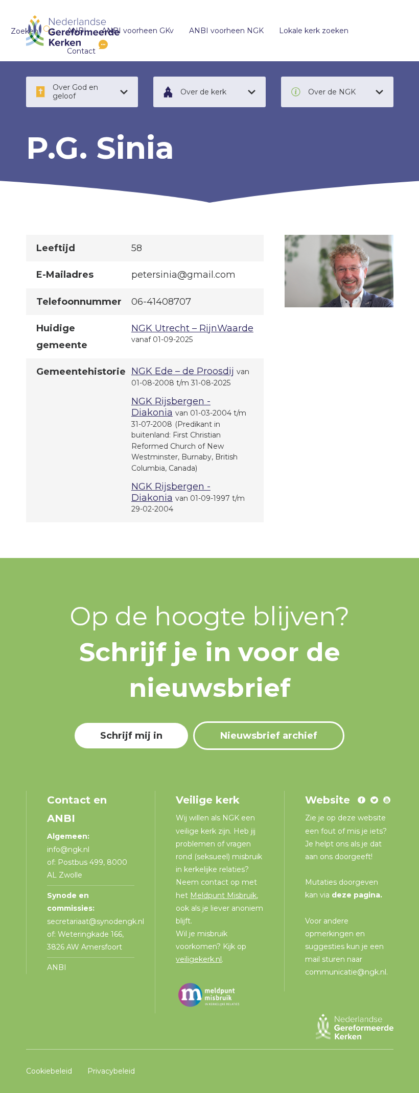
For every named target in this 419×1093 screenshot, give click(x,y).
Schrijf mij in (131, 735)
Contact (81, 51)
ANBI (56, 967)
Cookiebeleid (49, 1071)
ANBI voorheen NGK (226, 30)
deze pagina (356, 895)
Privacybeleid (111, 1071)
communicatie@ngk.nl (345, 972)
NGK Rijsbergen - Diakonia (171, 407)
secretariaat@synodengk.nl (95, 921)
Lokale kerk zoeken (313, 30)
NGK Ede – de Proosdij (182, 371)
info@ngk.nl (69, 849)
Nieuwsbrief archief (268, 735)
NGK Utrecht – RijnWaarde (192, 328)
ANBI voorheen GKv (138, 30)
